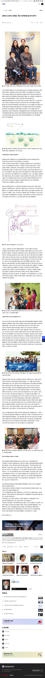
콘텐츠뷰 (6, 647)
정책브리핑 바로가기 (36, 670)
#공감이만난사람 (10, 546)
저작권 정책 (40, 534)
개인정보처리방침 (5, 675)
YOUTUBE (7, 631)
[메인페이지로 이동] (4, 4)
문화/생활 (5, 10)
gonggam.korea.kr (12, 542)
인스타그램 (7, 643)
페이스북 (6, 639)
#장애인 (20, 546)
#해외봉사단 (26, 546)
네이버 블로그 (7, 635)
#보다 (16, 546)
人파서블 (9, 10)
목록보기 (36, 546)
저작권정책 (11, 675)
